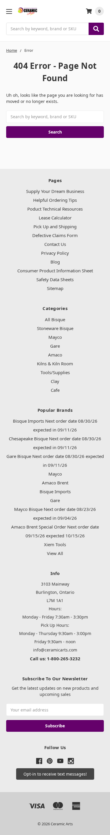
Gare (55, 346)
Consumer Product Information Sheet (55, 271)
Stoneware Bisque (55, 328)
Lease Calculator (55, 218)
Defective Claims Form (55, 235)
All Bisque (55, 319)
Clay (55, 381)
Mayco (55, 337)
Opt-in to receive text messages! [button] (55, 774)
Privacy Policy (55, 253)
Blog (55, 262)
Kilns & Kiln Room (55, 363)
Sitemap (55, 288)
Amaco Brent (55, 483)
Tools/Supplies (55, 372)
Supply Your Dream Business (55, 191)
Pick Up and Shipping (55, 226)
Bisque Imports (55, 491)
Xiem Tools (55, 544)
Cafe (55, 390)
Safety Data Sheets (55, 279)
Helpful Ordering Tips (55, 200)
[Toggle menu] (9, 11)
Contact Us (55, 244)
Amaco (55, 355)
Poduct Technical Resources (55, 209)
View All (55, 553)
